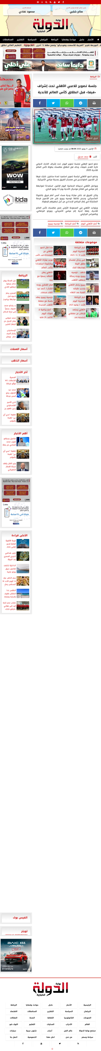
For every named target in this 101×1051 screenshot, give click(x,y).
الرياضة (54, 40)
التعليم (32, 1024)
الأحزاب (69, 1024)
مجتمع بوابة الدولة (87, 1031)
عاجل (81, 40)
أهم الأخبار (20, 433)
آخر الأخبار (21, 372)
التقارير (20, 40)
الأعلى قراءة (19, 535)
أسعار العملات (18, 349)
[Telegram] (80, 103)
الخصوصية (32, 1037)
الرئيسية (87, 1005)
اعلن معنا (50, 1037)
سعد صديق (83, 157)
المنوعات (87, 1018)
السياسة (32, 40)
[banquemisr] (50, 53)
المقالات (13, 1018)
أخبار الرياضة (71, 224)
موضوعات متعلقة (86, 242)
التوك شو (13, 1024)
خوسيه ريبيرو (54, 224)
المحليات (50, 1024)
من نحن (69, 1037)
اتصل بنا (13, 1037)
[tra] (16, 514)
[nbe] (50, 65)
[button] (4, 955)
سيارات (13, 1031)
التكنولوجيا (69, 1018)
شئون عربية (31, 1031)
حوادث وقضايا (69, 40)
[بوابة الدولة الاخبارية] (16, 955)
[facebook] (63, 2)
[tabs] (38, 2)
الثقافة (50, 1018)
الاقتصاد (13, 1011)
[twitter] (59, 2)
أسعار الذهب (19, 360)
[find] (46, 2)
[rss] (50, 2)
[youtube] (55, 2)
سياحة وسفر (87, 1037)
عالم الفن (68, 1031)
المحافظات (8, 40)
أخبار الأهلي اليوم (89, 224)
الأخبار (91, 40)
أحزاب (49, 1031)
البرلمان (44, 40)
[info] (42, 2)
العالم (87, 1024)
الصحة (32, 1018)
